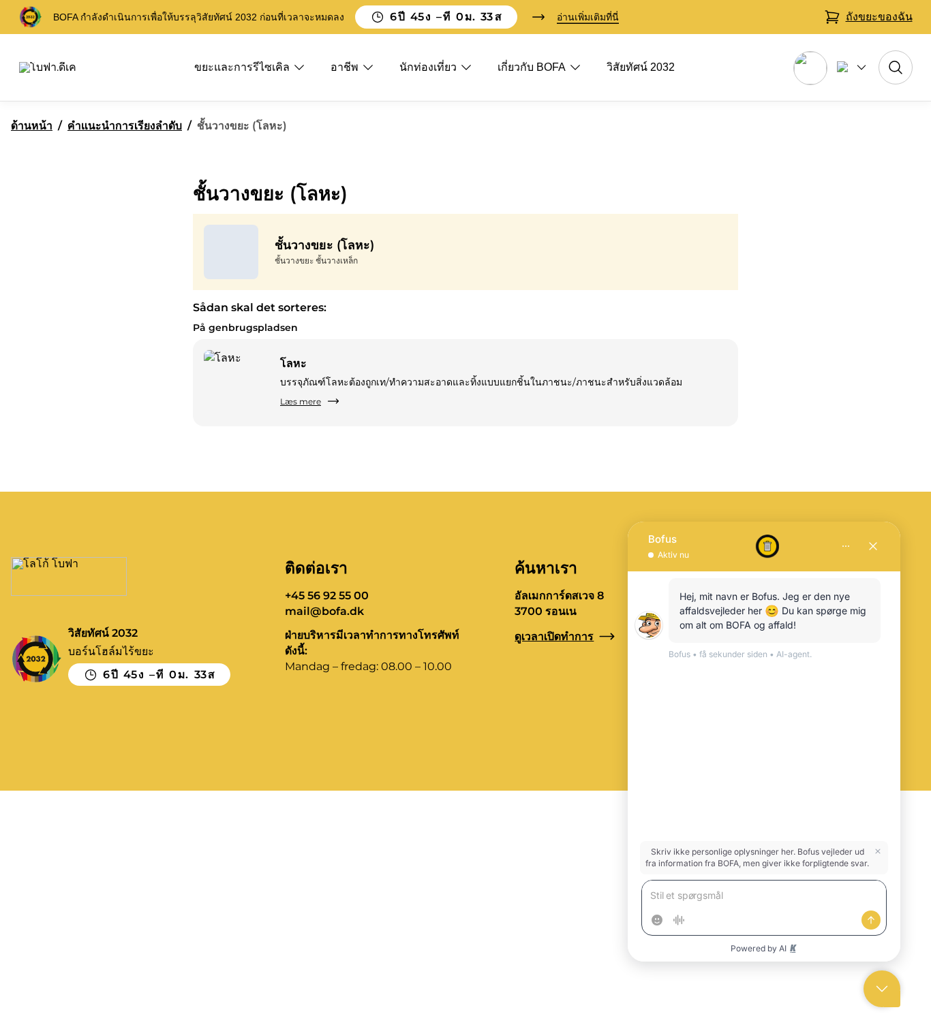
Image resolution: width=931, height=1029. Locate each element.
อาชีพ (344, 67)
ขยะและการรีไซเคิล (242, 67)
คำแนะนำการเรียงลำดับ (124, 125)
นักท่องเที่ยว (428, 67)
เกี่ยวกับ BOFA (532, 67)
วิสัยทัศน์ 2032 (641, 67)
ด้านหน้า (31, 125)
